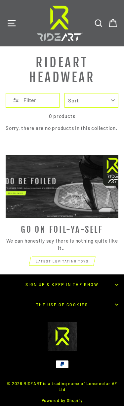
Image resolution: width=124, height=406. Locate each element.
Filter (29, 100)
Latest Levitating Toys (62, 261)
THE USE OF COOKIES (62, 304)
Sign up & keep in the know (62, 284)
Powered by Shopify (62, 400)
